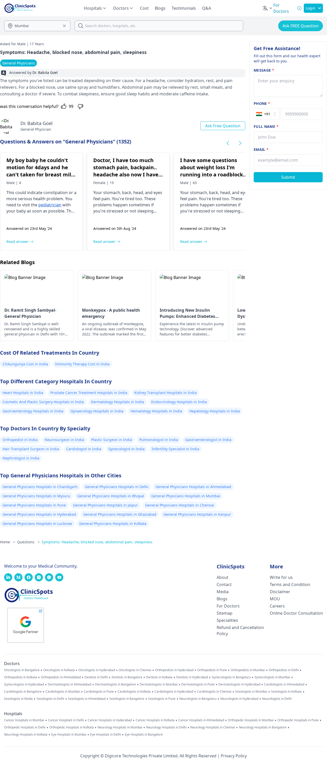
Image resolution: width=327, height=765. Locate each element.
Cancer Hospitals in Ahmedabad (201, 720)
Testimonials (184, 8)
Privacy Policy (234, 756)
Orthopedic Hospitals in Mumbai (251, 720)
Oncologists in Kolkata (59, 670)
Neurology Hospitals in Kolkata (26, 735)
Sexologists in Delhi (50, 699)
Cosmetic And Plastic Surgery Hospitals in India (43, 401)
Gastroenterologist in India (208, 439)
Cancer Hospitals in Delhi (66, 720)
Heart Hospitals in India (23, 392)
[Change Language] (267, 8)
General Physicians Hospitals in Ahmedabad (193, 486)
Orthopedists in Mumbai (248, 670)
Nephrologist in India (21, 458)
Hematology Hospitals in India (156, 411)
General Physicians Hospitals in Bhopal (110, 495)
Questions (28, 541)
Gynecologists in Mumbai (272, 677)
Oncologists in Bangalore (22, 670)
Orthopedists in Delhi (284, 670)
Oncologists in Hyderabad (96, 670)
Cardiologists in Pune (99, 692)
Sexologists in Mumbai (251, 692)
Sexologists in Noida (18, 699)
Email (261, 149)
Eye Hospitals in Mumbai (68, 735)
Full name (266, 126)
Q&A (206, 8)
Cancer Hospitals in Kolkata (155, 720)
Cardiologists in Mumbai (62, 692)
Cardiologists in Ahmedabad (284, 684)
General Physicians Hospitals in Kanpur (197, 514)
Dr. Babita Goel (36, 123)
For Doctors (228, 606)
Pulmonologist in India (158, 439)
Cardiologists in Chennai (214, 692)
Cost (144, 8)
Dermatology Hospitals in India (117, 401)
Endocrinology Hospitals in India (179, 401)
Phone (262, 103)
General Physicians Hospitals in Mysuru (36, 495)
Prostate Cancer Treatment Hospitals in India (88, 392)
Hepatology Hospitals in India (214, 411)
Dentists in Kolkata (159, 677)
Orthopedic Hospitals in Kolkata (71, 727)
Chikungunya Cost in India (25, 364)
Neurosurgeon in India (64, 439)
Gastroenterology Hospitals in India (33, 411)
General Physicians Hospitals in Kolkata (112, 523)
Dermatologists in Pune (198, 684)
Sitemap (224, 613)
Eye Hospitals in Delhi (105, 735)
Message (264, 70)
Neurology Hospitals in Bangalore (263, 727)
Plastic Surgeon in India (111, 439)
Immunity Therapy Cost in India (82, 364)
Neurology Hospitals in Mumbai (120, 727)
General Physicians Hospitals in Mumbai (185, 495)
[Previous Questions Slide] (228, 143)
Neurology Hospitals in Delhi (166, 727)
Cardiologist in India (83, 448)
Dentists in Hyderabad (192, 677)
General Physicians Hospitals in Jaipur (105, 505)
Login (310, 8)
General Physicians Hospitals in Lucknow (37, 523)
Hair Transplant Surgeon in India (31, 448)
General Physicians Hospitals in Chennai (179, 505)
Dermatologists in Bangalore (115, 684)
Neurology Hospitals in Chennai (212, 727)
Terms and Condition (290, 584)
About (222, 577)
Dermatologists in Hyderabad (239, 684)
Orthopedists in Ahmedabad (61, 677)
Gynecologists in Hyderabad (24, 684)
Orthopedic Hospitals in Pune (298, 720)
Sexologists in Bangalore (126, 699)
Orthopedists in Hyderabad (174, 670)
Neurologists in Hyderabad (239, 699)
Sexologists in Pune (162, 699)
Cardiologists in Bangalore (23, 692)
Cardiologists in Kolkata (134, 692)
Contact (224, 584)
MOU (275, 599)
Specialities (227, 620)
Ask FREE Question (301, 26)
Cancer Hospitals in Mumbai (24, 720)
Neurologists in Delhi (277, 699)
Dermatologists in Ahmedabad (69, 684)
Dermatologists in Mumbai (159, 684)
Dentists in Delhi (96, 677)
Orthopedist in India (20, 439)
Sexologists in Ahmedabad (87, 699)
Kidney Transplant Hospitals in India (165, 392)
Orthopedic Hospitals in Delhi (24, 727)
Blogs (160, 8)
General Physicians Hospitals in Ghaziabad (119, 514)
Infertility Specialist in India (175, 448)
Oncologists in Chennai (135, 670)
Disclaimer (280, 591)
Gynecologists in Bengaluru (231, 677)
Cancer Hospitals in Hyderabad (110, 720)
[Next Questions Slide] (240, 143)
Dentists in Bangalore (127, 677)
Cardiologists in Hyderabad (174, 692)
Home (7, 541)
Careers (277, 606)
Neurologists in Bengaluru (197, 699)
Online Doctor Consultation (296, 613)
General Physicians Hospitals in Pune (34, 505)
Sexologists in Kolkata (286, 692)
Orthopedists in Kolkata (20, 677)
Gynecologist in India (126, 448)
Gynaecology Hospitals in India (97, 411)
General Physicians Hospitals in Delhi (116, 486)
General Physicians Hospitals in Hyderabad (39, 514)
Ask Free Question (222, 126)
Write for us (281, 577)
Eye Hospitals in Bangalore (144, 735)
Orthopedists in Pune (212, 670)
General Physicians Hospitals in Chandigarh (40, 486)
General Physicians (18, 63)
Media (223, 591)
